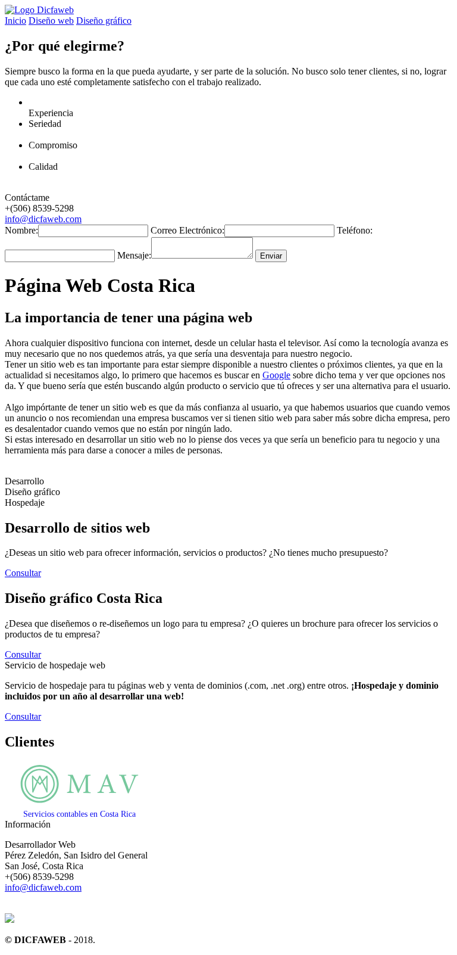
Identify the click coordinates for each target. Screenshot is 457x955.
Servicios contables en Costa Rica (79, 814)
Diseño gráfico (104, 20)
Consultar (23, 573)
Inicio (15, 20)
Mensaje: (134, 255)
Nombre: (21, 230)
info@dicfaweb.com (43, 219)
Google (276, 375)
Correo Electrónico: (187, 230)
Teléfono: (355, 230)
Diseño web (51, 20)
